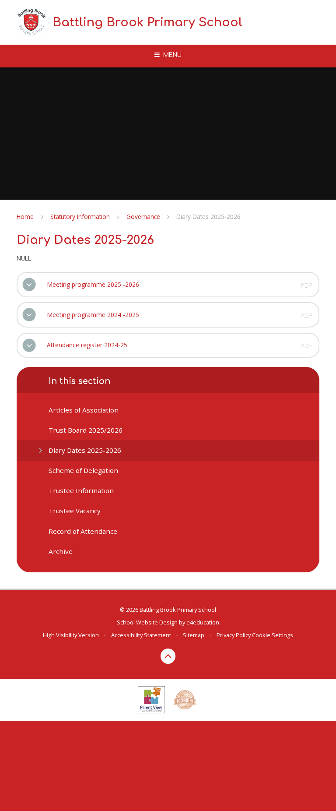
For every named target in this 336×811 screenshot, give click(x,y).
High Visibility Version (71, 635)
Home (25, 216)
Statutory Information (80, 216)
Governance (143, 216)
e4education (202, 622)
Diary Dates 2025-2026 (208, 216)
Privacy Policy (234, 635)
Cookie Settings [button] (272, 635)
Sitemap (193, 635)
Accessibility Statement (141, 635)
